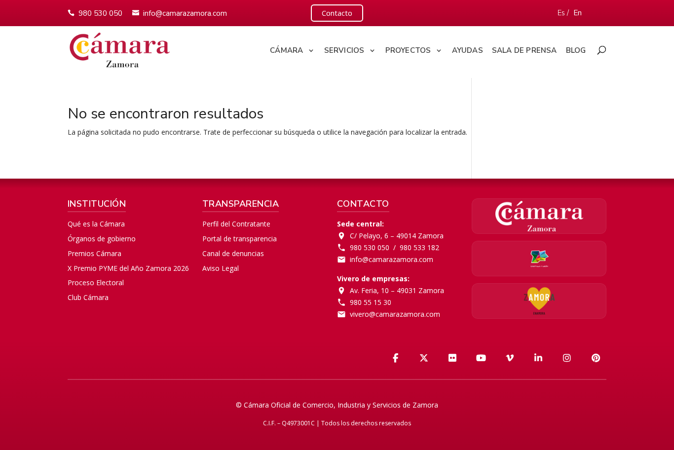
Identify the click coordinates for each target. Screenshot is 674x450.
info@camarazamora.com (185, 13)
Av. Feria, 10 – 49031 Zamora (397, 290)
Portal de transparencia (239, 238)
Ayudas (467, 50)
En (577, 13)
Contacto (337, 13)
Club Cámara (88, 297)
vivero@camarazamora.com (395, 314)
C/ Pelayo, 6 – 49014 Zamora (397, 235)
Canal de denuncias (233, 253)
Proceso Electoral (96, 282)
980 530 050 (100, 13)
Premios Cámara (94, 253)
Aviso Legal (220, 268)
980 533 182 (419, 247)
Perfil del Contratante (236, 223)
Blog (576, 50)
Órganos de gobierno (102, 238)
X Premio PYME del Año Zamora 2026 (128, 268)
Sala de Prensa (524, 50)
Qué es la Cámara (96, 223)
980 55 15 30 (370, 302)
